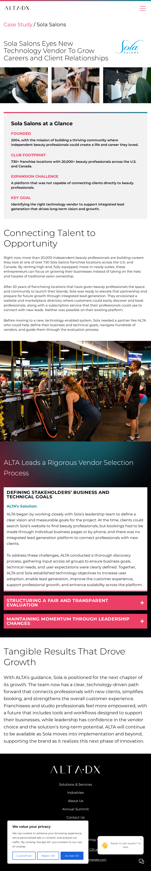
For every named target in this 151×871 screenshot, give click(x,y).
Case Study (18, 24)
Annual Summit (75, 810)
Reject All (48, 855)
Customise (24, 855)
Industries (75, 793)
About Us (75, 801)
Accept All (72, 855)
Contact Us (75, 817)
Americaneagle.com (91, 859)
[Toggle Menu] (142, 8)
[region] (47, 842)
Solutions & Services (75, 785)
